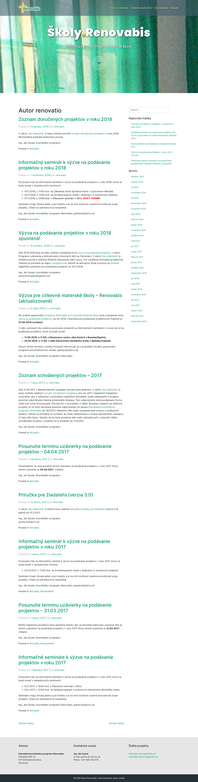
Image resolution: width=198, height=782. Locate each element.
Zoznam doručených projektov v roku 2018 (65, 119)
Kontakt (174, 7)
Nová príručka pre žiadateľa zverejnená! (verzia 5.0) (153, 145)
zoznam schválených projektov (60, 393)
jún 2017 (135, 246)
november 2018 (138, 230)
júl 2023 (135, 187)
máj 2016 (135, 284)
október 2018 (137, 235)
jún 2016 (135, 278)
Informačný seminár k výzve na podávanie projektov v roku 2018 (64, 165)
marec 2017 (136, 251)
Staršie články (26, 723)
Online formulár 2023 (141, 7)
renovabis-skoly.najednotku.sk (143, 756)
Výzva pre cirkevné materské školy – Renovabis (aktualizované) (70, 298)
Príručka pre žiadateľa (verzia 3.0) (56, 495)
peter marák (119, 778)
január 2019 (136, 225)
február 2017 (137, 257)
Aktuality (124, 7)
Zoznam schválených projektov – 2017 (60, 375)
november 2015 (138, 294)
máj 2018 (135, 241)
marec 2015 (136, 310)
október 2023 (137, 176)
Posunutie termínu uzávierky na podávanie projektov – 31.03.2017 (65, 607)
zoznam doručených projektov (88, 133)
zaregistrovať (59, 263)
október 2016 (137, 267)
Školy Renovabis (89, 778)
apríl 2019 (135, 214)
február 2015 (137, 316)
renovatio (59, 126)
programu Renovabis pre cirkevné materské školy (71, 315)
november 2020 (138, 192)
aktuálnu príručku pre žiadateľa (88, 509)
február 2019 (137, 219)
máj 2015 (135, 305)
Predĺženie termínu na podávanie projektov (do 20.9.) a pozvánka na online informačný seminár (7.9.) (154, 135)
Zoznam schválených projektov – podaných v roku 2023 (152, 125)
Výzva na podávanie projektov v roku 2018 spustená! (65, 235)
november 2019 (138, 208)
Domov (113, 7)
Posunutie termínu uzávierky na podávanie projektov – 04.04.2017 (65, 449)
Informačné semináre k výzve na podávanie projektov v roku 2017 (66, 659)
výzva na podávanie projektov (94, 252)
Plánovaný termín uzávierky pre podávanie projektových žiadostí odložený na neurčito (151, 162)
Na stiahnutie (161, 7)
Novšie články (116, 723)
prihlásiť (114, 263)
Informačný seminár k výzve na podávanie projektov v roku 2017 (64, 544)
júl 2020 (135, 198)
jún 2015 (135, 300)
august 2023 (137, 182)
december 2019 (138, 203)
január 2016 (136, 289)
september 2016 (139, 273)
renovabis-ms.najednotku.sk (142, 753)
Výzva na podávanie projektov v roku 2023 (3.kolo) (151, 153)
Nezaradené (47, 591)
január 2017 (136, 262)
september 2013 (139, 321)
